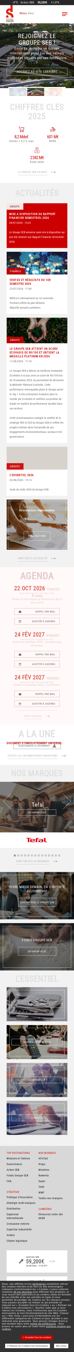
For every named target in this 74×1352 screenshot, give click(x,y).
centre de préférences (43, 1323)
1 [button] (15, 855)
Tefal (41, 1186)
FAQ (9, 1181)
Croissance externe (18, 1223)
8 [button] (39, 855)
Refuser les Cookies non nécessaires (28, 1346)
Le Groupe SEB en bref (33, 172)
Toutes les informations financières (32, 755)
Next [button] (67, 798)
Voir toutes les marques (32, 861)
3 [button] (21, 855)
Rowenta (44, 1175)
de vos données (22, 1292)
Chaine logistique (17, 1240)
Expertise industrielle (19, 1229)
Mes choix (61, 1346)
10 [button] (45, 855)
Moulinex (44, 1169)
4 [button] (25, 855)
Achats (11, 1235)
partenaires (39, 1284)
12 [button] (52, 855)
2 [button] (18, 855)
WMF (41, 1192)
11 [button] (49, 855)
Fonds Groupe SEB (17, 1175)
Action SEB (13, 1169)
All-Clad (43, 1158)
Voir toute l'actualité (33, 558)
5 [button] (28, 855)
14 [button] (59, 855)
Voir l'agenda (33, 716)
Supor (42, 1181)
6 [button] (32, 855)
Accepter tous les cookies (37, 1337)
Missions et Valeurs (18, 1158)
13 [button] (56, 855)
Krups (42, 1164)
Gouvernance (14, 1164)
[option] (37, 55)
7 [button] (35, 855)
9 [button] (42, 855)
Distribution (13, 1208)
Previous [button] (6, 805)
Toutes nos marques (50, 1198)
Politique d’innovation (20, 1197)
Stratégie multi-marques (21, 1202)
